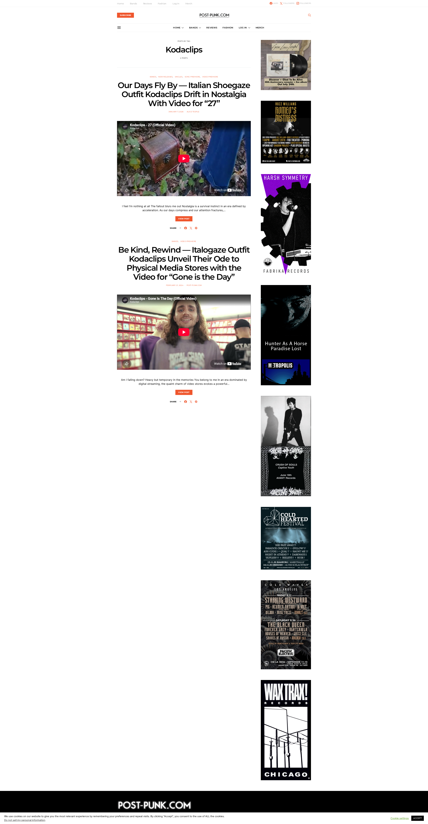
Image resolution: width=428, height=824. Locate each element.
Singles (179, 77)
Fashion (162, 3)
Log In (176, 3)
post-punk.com (194, 285)
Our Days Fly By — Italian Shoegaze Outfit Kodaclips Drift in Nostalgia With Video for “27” (184, 94)
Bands (133, 3)
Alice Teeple (193, 112)
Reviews (147, 3)
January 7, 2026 (176, 112)
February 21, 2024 (174, 285)
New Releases (165, 77)
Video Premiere (210, 77)
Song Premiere (192, 77)
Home (120, 3)
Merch (188, 3)
